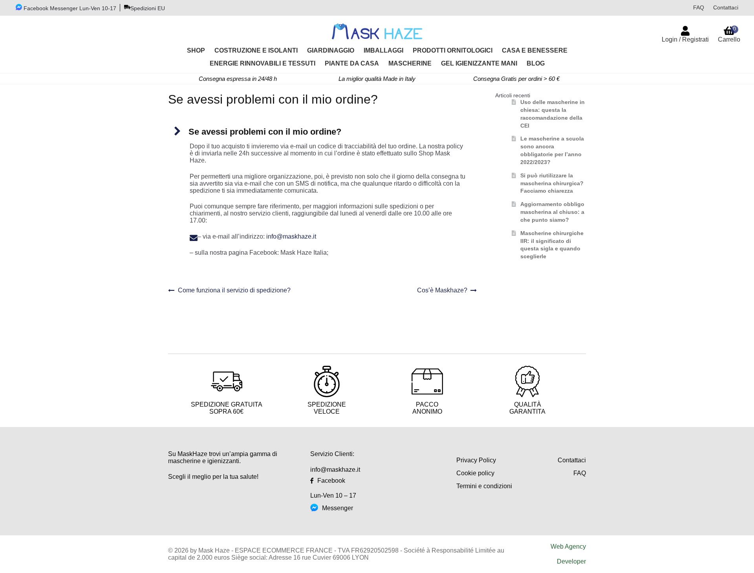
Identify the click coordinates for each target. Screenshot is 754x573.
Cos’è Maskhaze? (442, 290)
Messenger (337, 508)
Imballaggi (383, 50)
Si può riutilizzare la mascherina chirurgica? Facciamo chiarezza (552, 183)
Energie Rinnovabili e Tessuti (262, 63)
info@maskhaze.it (291, 236)
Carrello (729, 34)
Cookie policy (475, 473)
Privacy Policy (476, 460)
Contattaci (725, 7)
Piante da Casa (352, 63)
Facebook (331, 480)
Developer (571, 561)
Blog (536, 63)
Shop (196, 50)
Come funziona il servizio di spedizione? (234, 290)
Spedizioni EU (147, 8)
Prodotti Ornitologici (452, 50)
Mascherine (410, 63)
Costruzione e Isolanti (256, 50)
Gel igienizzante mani (479, 63)
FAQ (698, 7)
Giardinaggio (330, 50)
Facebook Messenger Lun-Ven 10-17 (69, 8)
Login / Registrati (685, 39)
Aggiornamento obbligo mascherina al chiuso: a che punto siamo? (552, 212)
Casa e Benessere (534, 50)
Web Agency (568, 546)
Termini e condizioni (484, 486)
